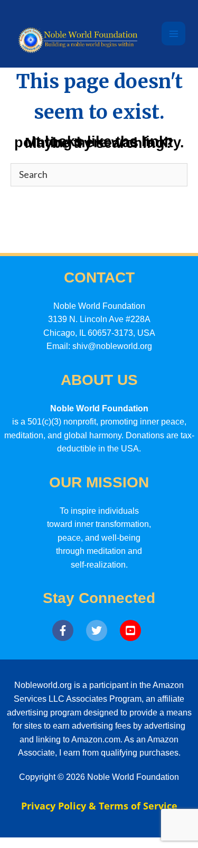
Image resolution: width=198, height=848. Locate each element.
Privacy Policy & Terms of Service (99, 805)
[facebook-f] (68, 630)
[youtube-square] (133, 630)
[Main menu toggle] (173, 33)
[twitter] (102, 630)
